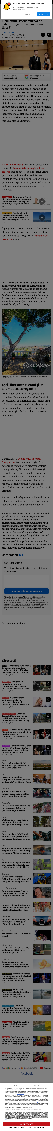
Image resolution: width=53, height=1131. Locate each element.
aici (37, 1102)
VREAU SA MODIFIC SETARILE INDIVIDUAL (26, 1127)
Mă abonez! (43, 14)
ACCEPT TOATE (26, 1124)
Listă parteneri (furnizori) (10, 1119)
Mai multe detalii (20, 1094)
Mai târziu (29, 14)
